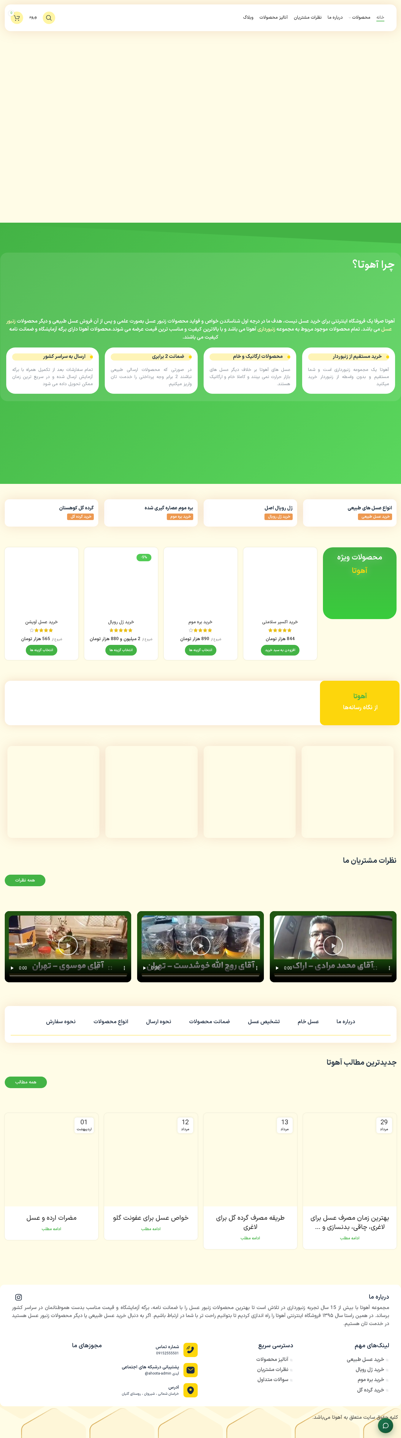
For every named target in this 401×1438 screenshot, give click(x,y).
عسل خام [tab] (308, 1022)
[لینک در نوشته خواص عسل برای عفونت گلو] (151, 1159)
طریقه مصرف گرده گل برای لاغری (250, 1222)
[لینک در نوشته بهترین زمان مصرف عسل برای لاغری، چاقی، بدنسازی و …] (350, 1159)
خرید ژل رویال (279, 517)
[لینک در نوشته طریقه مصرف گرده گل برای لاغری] (250, 1159)
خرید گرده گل (81, 517)
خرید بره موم (180, 517)
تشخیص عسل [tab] (264, 1022)
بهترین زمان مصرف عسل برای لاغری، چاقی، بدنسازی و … (349, 1222)
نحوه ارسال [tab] (158, 1022)
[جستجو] (49, 18)
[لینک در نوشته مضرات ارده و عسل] (51, 1159)
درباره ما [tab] (346, 1022)
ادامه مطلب (349, 1238)
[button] (280, 650)
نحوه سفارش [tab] (61, 1022)
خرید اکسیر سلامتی (280, 622)
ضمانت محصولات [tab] (209, 1022)
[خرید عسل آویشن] (41, 584)
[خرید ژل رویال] (121, 584)
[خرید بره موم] (200, 584)
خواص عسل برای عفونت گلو (150, 1218)
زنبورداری (266, 329)
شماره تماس (167, 1347)
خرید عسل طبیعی (376, 517)
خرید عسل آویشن (41, 622)
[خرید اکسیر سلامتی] (280, 584)
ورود (33, 17)
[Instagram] (18, 1297)
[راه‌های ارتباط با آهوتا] (385, 1425)
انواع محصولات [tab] (110, 1022)
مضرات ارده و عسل (51, 1218)
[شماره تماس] (190, 1350)
